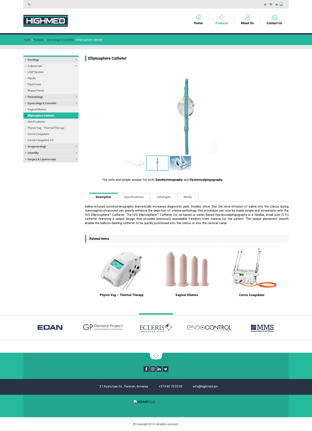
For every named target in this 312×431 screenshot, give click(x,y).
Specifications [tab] (134, 197)
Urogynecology (37, 146)
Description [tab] (103, 197)
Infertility (33, 152)
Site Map (276, 4)
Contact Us (271, 4)
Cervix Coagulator (38, 134)
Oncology (33, 59)
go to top (156, 356)
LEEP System (36, 72)
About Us (247, 23)
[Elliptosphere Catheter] (186, 112)
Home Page (265, 4)
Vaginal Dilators (37, 109)
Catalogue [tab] (164, 197)
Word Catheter (36, 121)
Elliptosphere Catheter (41, 115)
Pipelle (32, 78)
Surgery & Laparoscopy (42, 159)
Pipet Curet (34, 84)
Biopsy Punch (36, 90)
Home (198, 23)
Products (221, 23)
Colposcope (35, 65)
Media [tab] (188, 197)
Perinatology (35, 96)
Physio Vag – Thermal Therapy (46, 127)
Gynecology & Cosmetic (42, 103)
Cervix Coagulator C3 (40, 140)
